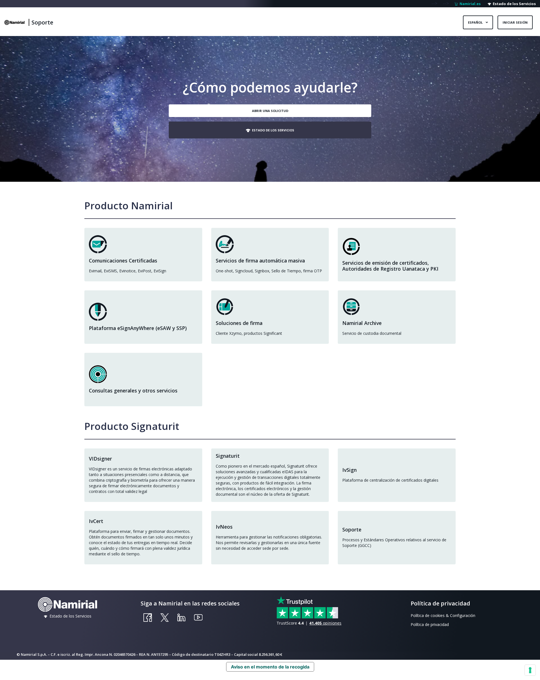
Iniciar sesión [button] (515, 22)
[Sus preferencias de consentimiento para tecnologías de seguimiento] (530, 670)
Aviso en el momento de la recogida (270, 667)
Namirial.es (469, 3)
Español (475, 22)
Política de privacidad (430, 624)
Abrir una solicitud (270, 111)
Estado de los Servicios (513, 3)
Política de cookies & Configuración (443, 615)
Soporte (42, 22)
